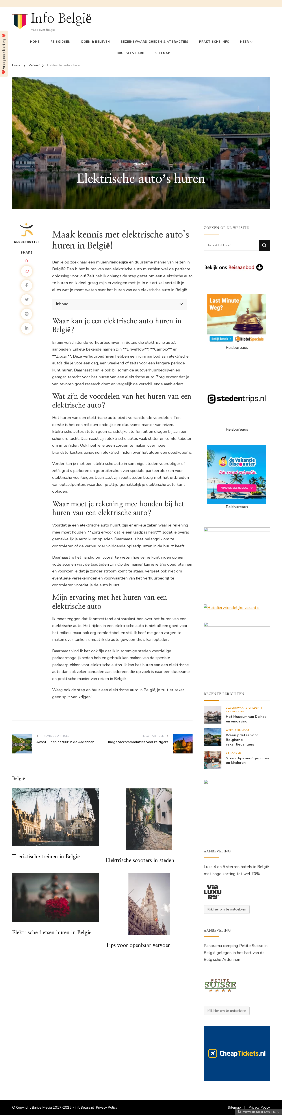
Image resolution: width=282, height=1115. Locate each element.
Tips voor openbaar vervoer (138, 945)
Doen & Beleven (95, 42)
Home (35, 42)
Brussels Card (131, 53)
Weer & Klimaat (238, 730)
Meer (244, 42)
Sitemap (162, 53)
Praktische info (214, 42)
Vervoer (141, 164)
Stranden (233, 753)
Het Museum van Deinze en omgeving (246, 719)
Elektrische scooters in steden (140, 860)
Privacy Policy (106, 1107)
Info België (61, 18)
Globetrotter (27, 242)
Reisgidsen (60, 42)
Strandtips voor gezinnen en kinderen (247, 760)
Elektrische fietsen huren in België (51, 932)
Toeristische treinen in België (46, 856)
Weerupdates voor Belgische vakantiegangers (242, 740)
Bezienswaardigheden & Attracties (154, 42)
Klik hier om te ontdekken (226, 909)
